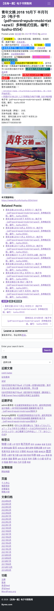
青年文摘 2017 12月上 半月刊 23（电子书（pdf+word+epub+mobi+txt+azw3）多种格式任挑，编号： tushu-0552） (28, 249)
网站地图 (6, 471)
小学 (14, 444)
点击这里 (21, 42)
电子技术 (25, 444)
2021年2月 (6, 549)
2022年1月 (6, 525)
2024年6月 (6, 501)
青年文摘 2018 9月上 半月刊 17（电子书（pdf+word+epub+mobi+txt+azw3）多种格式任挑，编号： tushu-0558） (28, 212)
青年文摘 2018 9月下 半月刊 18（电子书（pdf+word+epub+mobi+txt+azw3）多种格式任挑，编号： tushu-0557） (28, 221)
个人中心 (6, 482)
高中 (11, 462)
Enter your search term (13, 346)
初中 (32, 444)
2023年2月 (6, 510)
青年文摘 (18, 301)
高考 (49, 448)
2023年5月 (6, 504)
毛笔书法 (6, 451)
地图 (36, 451)
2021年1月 (6, 552)
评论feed (6, 588)
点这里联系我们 (18, 54)
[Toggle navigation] (48, 3)
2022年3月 (6, 519)
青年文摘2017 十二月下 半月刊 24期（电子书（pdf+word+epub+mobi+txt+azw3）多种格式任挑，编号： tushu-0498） (28, 258)
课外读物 (29, 447)
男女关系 (30, 451)
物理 (4, 444)
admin (44, 34)
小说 (9, 444)
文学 (45, 448)
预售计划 (6, 491)
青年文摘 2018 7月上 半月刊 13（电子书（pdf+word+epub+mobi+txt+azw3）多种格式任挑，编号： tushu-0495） (28, 276)
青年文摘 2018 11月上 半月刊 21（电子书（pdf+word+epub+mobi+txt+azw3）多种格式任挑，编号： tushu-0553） (28, 240)
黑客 (15, 462)
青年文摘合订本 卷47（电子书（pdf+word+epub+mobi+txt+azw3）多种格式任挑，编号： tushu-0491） (28, 285)
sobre (43, 455)
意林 (15, 458)
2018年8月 (6, 558)
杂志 (10, 301)
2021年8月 (6, 531)
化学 (46, 458)
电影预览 (6, 485)
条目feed (6, 585)
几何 (19, 462)
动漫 (21, 455)
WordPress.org (9, 591)
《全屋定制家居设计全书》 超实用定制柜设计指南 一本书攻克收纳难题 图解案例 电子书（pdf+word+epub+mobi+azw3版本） (26, 408)
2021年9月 (6, 528)
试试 (4, 381)
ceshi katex (7, 372)
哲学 (18, 444)
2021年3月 (6, 546)
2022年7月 (6, 516)
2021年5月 (6, 540)
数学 (48, 451)
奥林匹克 (42, 451)
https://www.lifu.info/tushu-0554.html (19, 200)
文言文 (24, 458)
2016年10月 (7, 567)
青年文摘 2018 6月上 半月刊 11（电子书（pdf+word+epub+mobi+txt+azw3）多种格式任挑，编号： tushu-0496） (28, 267)
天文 (17, 451)
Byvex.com (7, 604)
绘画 (6, 462)
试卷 (19, 459)
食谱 (43, 444)
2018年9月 (6, 555)
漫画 (10, 458)
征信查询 (6, 377)
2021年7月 (6, 534)
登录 (24, 335)
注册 (4, 579)
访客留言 (6, 488)
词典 (34, 458)
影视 (29, 455)
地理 (38, 455)
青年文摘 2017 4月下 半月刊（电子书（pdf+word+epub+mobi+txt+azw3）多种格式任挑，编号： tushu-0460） (28, 294)
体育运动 (21, 448)
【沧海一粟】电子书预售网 (17, 3)
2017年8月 (6, 564)
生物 (13, 451)
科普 (33, 454)
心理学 (9, 455)
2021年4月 (6, 543)
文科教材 (38, 444)
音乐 (14, 447)
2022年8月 (6, 513)
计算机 (23, 451)
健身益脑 (8, 447)
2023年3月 (6, 507)
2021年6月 (6, 537)
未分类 (18, 34)
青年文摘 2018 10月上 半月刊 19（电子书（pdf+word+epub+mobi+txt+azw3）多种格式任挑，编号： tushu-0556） (28, 230)
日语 (24, 462)
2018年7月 (6, 561)
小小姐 (40, 458)
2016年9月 (6, 570)
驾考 (30, 458)
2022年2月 (6, 522)
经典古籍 (38, 447)
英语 (47, 455)
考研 (29, 462)
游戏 (25, 455)
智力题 (16, 455)
